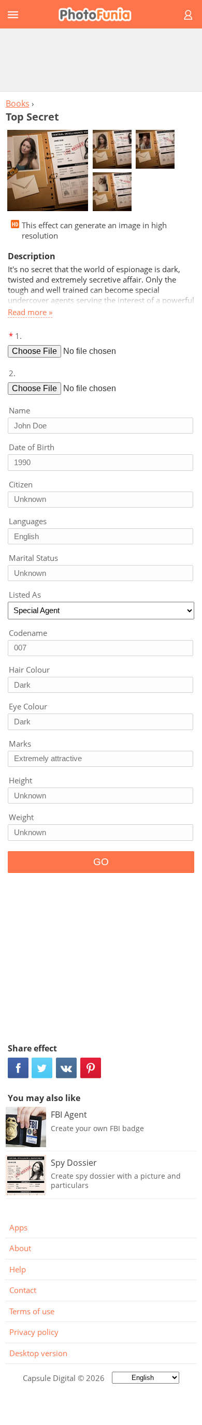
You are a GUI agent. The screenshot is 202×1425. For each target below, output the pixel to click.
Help (17, 1269)
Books (18, 103)
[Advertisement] (101, 59)
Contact (22, 1290)
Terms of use (31, 1311)
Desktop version (38, 1353)
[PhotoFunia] (99, 14)
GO (101, 861)
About (20, 1248)
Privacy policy (34, 1332)
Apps (18, 1227)
